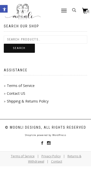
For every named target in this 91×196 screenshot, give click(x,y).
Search (19, 48)
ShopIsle (31, 135)
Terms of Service (21, 85)
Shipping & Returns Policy (28, 101)
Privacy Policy (51, 156)
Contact (56, 161)
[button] (4, 9)
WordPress (59, 135)
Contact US (16, 93)
